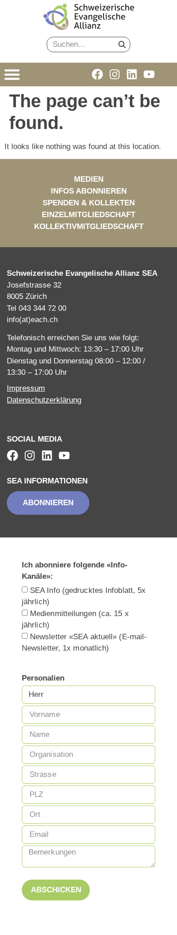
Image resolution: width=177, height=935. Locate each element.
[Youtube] (149, 74)
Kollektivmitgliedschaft (88, 226)
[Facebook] (97, 74)
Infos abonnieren (89, 191)
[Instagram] (115, 74)
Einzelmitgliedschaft (88, 214)
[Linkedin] (132, 74)
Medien (88, 179)
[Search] (122, 44)
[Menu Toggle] (12, 74)
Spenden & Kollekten (89, 203)
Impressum (26, 388)
